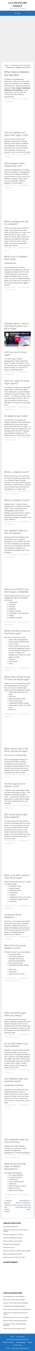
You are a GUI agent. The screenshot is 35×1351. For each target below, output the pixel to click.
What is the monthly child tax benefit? (14, 1299)
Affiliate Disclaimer (8, 1342)
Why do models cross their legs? (12, 1241)
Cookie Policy (17, 1345)
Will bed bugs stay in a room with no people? (16, 1317)
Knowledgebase (21, 1342)
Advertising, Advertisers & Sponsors (18, 1339)
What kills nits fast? (8, 1247)
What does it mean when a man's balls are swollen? (15, 1230)
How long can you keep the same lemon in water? (15, 1313)
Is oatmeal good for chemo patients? (14, 1296)
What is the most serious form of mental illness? (17, 1309)
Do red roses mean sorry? (10, 1226)
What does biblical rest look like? (12, 1237)
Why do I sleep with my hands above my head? (17, 1250)
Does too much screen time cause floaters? (15, 1303)
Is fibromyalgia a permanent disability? (14, 1306)
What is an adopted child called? (12, 1254)
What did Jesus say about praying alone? (15, 1320)
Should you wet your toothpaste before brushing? (14, 1324)
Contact (30, 1342)
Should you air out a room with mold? (14, 1257)
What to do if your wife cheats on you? (14, 1328)
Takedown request (11, 98)
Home (6, 65)
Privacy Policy (20, 1337)
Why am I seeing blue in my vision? (13, 1234)
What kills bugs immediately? (11, 1244)
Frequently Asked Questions (20, 65)
